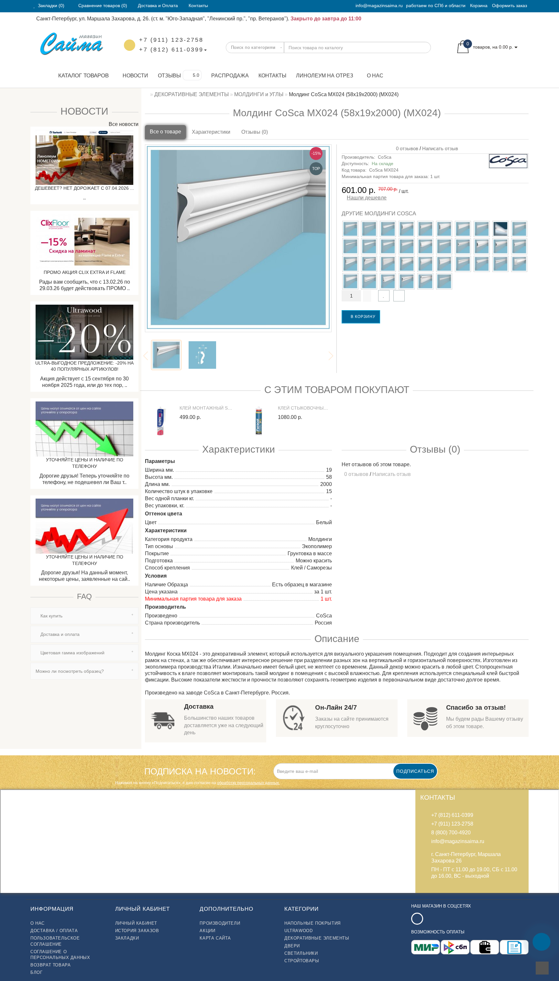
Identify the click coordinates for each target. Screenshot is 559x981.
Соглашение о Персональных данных (60, 954)
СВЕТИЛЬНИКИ (301, 953)
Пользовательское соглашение (55, 941)
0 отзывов (405, 148)
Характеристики (211, 132)
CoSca (384, 157)
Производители (220, 923)
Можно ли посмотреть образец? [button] (70, 671)
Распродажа (230, 75)
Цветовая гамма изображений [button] (71, 652)
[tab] (84, 616)
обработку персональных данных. (248, 783)
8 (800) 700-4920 (451, 832)
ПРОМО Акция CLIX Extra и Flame (85, 272)
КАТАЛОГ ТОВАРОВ (81, 76)
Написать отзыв (440, 148)
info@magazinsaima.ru (379, 5)
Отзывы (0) (254, 132)
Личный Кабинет (136, 923)
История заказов (137, 930)
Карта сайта (215, 938)
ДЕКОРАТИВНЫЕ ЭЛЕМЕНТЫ (316, 938)
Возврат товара (50, 965)
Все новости (122, 124)
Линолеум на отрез (324, 75)
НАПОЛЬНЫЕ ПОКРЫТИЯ (312, 923)
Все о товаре (165, 131)
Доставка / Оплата (54, 930)
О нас (375, 75)
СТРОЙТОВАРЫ (301, 960)
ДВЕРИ (292, 945)
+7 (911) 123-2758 (171, 40)
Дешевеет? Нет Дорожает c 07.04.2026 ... (84, 188)
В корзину (362, 316)
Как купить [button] (50, 615)
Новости (135, 75)
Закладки (127, 938)
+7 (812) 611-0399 (171, 49)
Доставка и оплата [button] (59, 634)
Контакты (272, 75)
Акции (207, 930)
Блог (36, 972)
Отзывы (169, 75)
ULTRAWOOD (298, 930)
